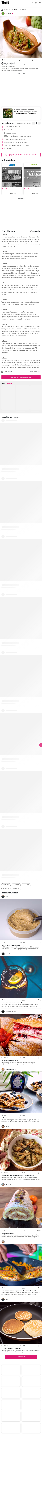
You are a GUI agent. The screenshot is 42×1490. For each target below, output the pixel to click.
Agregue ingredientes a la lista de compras (22, 155)
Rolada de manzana (7, 1233)
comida (6, 885)
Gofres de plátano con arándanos (12, 1118)
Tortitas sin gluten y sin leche (11, 1348)
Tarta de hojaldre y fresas (9, 1060)
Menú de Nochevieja (11, 888)
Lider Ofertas (6, 189)
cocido (26, 885)
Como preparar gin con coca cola (11, 1003)
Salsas (6, 10)
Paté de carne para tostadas (10, 945)
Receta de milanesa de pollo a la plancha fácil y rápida (18, 1291)
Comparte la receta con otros (21, 377)
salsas (16, 885)
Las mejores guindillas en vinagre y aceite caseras (17, 1175)
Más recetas (21, 1356)
